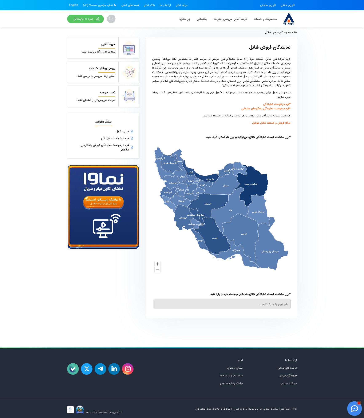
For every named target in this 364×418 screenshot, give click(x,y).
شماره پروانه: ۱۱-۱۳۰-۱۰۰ (110, 413)
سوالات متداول (288, 383)
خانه (294, 32)
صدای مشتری (235, 368)
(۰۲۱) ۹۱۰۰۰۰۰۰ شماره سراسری (98, 5)
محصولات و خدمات (265, 19)
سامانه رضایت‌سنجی (231, 383)
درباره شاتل (181, 5)
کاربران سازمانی (268, 5)
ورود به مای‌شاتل (83, 18)
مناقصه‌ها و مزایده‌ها (231, 375)
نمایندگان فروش (288, 375)
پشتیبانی (202, 19)
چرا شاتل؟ (184, 19)
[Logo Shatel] (289, 19)
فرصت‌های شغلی (130, 5)
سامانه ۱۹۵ (91, 413)
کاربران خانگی (288, 5)
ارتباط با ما (165, 5)
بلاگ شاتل (149, 5)
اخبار (240, 360)
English (73, 5)
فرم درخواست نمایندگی (115, 138)
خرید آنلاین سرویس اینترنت (230, 19)
